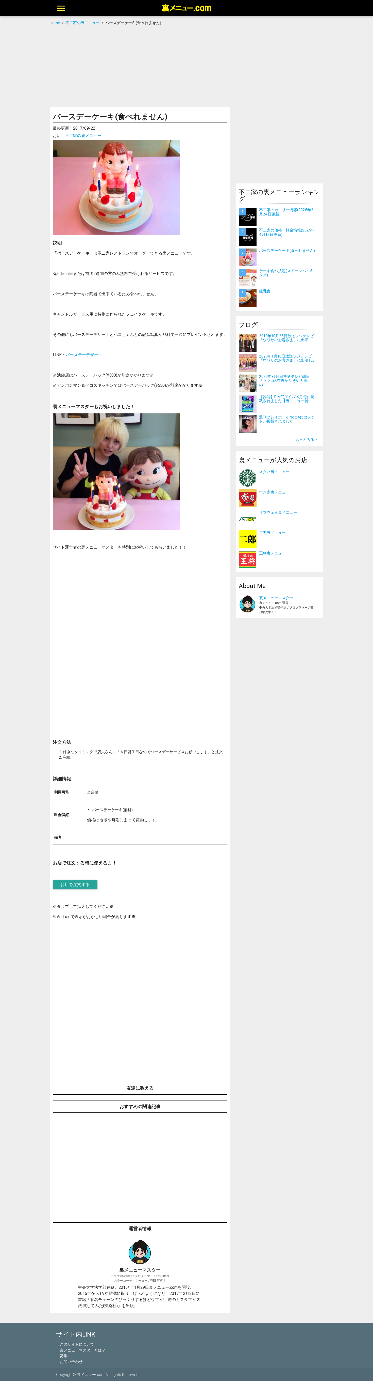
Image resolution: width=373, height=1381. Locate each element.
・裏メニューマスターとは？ (81, 1350)
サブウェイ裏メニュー (278, 512)
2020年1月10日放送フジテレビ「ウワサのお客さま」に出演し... (287, 358)
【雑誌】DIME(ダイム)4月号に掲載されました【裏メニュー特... (286, 399)
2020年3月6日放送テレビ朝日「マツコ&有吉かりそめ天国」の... (285, 380)
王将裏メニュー (272, 553)
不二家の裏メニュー (83, 135)
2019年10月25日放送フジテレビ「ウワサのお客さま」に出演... (286, 338)
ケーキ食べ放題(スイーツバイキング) (286, 272)
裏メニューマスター (276, 597)
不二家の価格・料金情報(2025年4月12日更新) (287, 232)
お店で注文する (75, 884)
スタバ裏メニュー (274, 471)
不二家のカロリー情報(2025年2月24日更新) (286, 211)
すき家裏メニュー (274, 492)
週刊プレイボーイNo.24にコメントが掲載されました (287, 419)
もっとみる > (306, 439)
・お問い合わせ (69, 1361)
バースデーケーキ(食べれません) (287, 250)
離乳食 (264, 291)
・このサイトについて (75, 1344)
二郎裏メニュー (272, 532)
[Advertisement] (186, 66)
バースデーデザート (84, 354)
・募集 (61, 1355)
